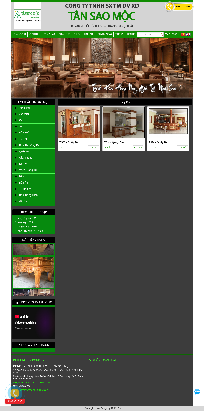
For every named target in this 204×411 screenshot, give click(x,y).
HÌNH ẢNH (89, 34)
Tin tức (119, 34)
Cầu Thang (24, 157)
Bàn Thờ (23, 132)
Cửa (20, 120)
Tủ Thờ (22, 138)
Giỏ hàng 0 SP (173, 34)
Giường (22, 201)
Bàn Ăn (22, 182)
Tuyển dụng (105, 34)
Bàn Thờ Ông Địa (28, 145)
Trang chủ (20, 34)
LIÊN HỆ (131, 34)
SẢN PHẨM (49, 34)
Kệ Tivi (22, 163)
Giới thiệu (34, 34)
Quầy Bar (23, 151)
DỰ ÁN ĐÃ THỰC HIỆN (69, 34)
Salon (21, 126)
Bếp (20, 176)
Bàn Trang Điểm (28, 195)
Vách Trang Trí (27, 170)
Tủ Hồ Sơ (24, 188)
